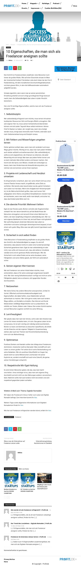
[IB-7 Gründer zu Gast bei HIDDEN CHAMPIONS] (28, 480)
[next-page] (8, 497)
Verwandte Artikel (10, 469)
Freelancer (18, 417)
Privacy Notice (9, 559)
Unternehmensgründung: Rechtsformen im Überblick (43, 442)
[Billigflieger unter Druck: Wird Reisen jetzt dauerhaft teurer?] (44, 478)
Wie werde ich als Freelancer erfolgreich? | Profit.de (29, 510)
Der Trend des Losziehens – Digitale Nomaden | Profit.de (31, 523)
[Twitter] (10, 68)
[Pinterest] (15, 68)
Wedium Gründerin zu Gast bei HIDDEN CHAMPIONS (10, 491)
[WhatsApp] (20, 68)
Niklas (10, 60)
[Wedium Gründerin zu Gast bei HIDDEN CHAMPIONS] (11, 480)
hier (35, 397)
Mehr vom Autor (24, 469)
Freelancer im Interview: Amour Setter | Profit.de (28, 537)
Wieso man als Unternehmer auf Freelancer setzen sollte (14, 442)
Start (7, 44)
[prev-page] (5, 497)
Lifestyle (12, 44)
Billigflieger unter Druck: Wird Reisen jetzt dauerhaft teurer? (44, 486)
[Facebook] (6, 68)
